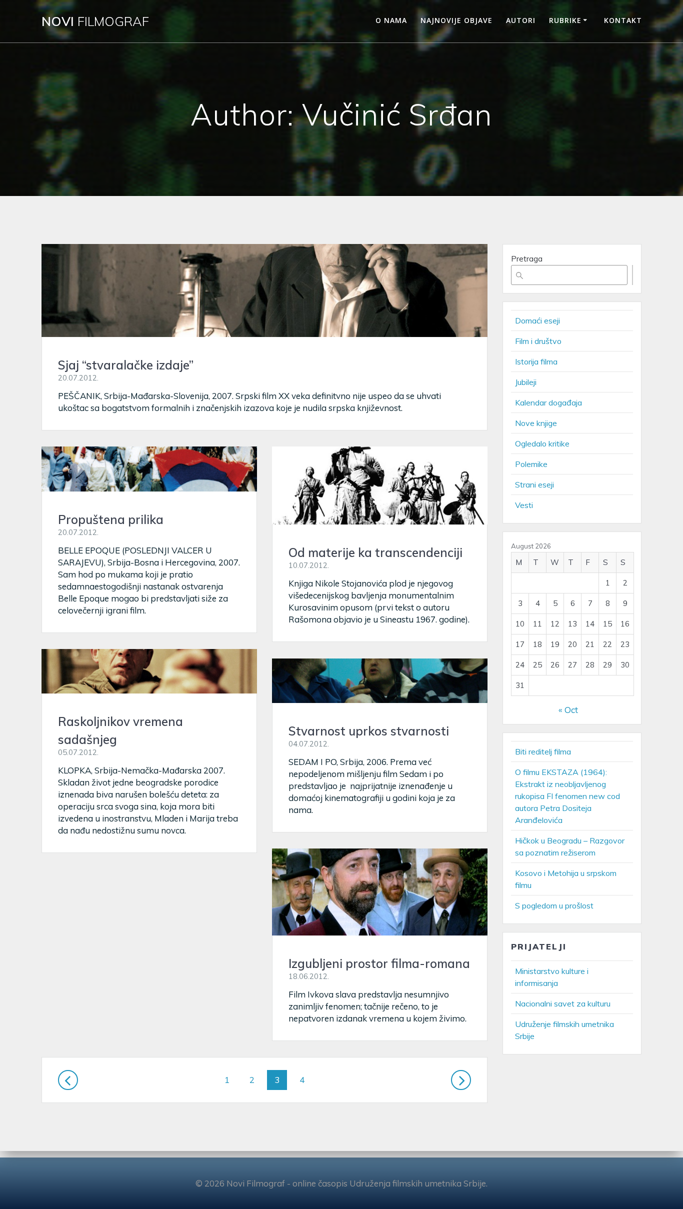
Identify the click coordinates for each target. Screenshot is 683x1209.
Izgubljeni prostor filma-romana (379, 963)
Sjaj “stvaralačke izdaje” (126, 365)
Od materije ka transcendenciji (375, 552)
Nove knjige (536, 423)
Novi (95, 21)
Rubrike (565, 20)
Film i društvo (538, 341)
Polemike (531, 464)
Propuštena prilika (111, 519)
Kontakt (623, 20)
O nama (391, 20)
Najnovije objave (456, 20)
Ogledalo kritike (542, 443)
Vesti (524, 505)
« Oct (568, 709)
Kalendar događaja (548, 403)
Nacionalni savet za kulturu (562, 1003)
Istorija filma (536, 361)
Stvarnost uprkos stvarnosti (368, 731)
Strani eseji (534, 485)
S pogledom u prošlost (554, 905)
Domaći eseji (537, 321)
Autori (521, 20)
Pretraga (526, 259)
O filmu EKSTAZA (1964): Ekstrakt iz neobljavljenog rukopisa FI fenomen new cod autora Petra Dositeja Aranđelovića (567, 796)
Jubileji (525, 382)
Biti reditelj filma (543, 751)
